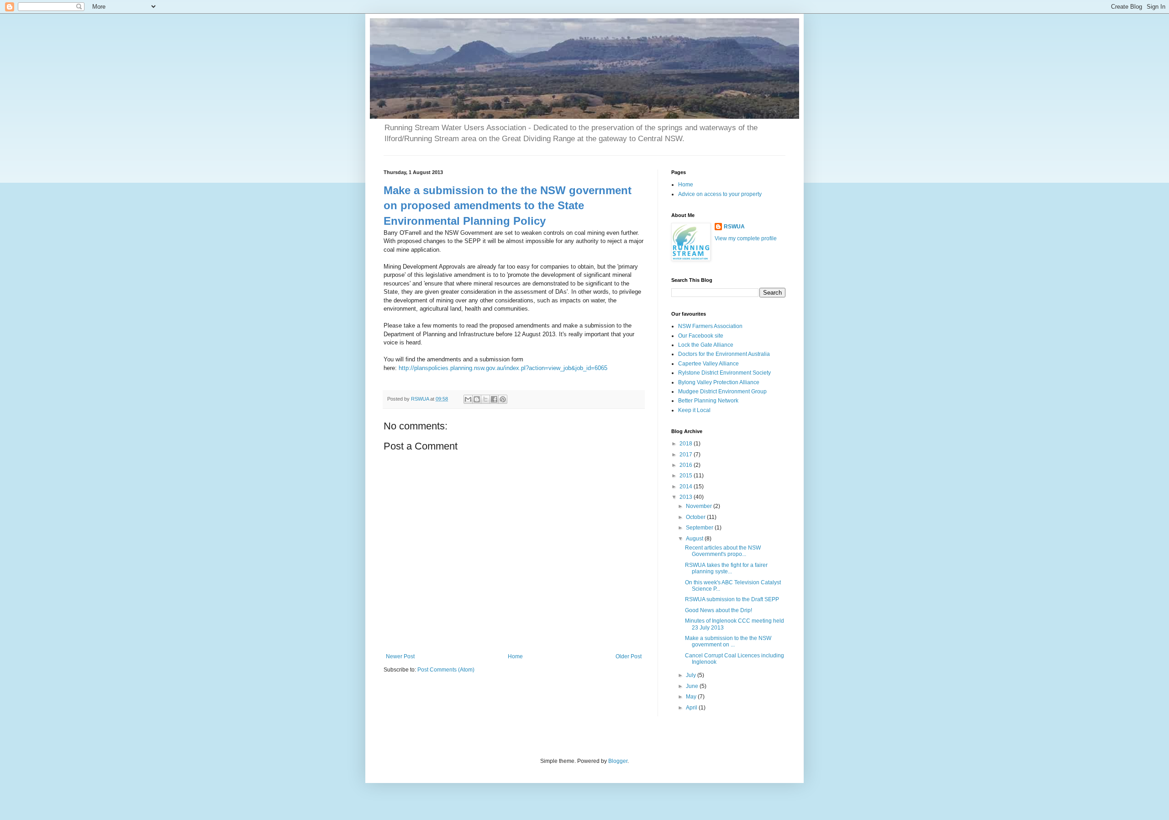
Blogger (617, 761)
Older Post (629, 656)
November (699, 506)
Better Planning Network (708, 400)
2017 (686, 454)
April (692, 707)
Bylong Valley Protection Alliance (718, 382)
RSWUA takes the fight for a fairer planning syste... (726, 568)
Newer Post (400, 656)
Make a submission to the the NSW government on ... (728, 641)
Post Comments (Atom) (445, 670)
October (696, 517)
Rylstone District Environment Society (724, 373)
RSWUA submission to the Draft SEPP (732, 599)
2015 (686, 475)
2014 (686, 486)
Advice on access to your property (720, 194)
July (691, 675)
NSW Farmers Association (710, 326)
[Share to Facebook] (494, 399)
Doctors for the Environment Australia (724, 354)
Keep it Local (694, 410)
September (700, 527)
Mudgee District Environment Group (722, 391)
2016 (686, 465)
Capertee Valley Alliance (708, 363)
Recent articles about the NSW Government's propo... (723, 551)
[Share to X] (485, 399)
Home (515, 656)
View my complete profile (746, 238)
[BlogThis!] (476, 399)
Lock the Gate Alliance (705, 345)
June (693, 686)
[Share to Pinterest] (502, 399)
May (692, 696)
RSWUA (734, 226)
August (695, 538)
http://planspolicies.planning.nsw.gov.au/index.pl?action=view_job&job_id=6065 (503, 368)
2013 (686, 497)
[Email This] (468, 399)
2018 (686, 443)
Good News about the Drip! (718, 610)
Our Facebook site (700, 336)
